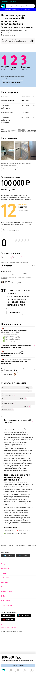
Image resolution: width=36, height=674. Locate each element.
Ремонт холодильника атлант (10, 399)
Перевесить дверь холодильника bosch (13, 391)
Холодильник (20, 545)
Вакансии (4, 582)
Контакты (4, 587)
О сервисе (5, 568)
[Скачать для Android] (24, 615)
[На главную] (3, 6)
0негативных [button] (17, 258)
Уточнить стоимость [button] (18, 666)
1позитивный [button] (6, 258)
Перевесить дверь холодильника (10, 268)
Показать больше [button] (7, 410)
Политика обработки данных (8, 627)
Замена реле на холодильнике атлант (12, 407)
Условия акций (6, 605)
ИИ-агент (4, 596)
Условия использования (7, 625)
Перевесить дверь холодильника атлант (13, 388)
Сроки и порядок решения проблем (23, 211)
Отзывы (4, 573)
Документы (5, 578)
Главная (3, 545)
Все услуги (5, 564)
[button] (18, 9)
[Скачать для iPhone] (8, 615)
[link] (17, 387)
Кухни (11, 545)
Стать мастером (6, 591)
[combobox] (20, 6)
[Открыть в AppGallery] (8, 619)
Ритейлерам (5, 601)
